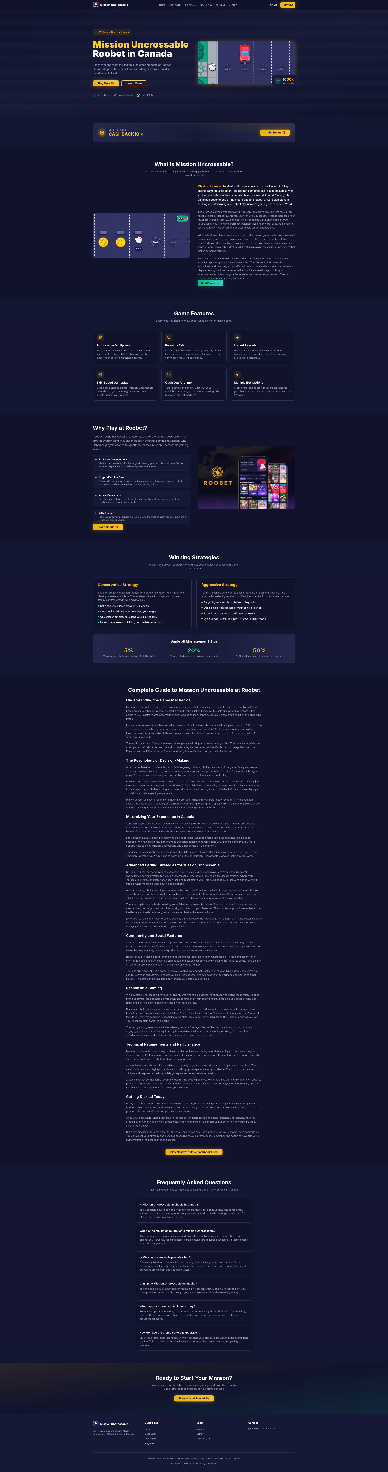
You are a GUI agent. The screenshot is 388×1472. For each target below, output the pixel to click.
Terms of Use (203, 1438)
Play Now (288, 4)
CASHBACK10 (124, 134)
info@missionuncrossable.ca (266, 1428)
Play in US (190, 4)
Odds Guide (175, 4)
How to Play (205, 4)
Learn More (134, 83)
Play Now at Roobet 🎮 (194, 1398)
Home (162, 4)
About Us (220, 4)
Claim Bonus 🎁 (275, 132)
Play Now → (151, 1443)
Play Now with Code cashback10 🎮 (194, 1152)
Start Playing (208, 283)
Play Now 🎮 (106, 83)
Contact (233, 4)
